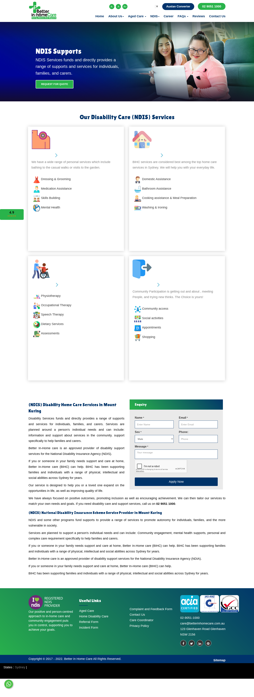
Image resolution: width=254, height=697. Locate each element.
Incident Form (88, 627)
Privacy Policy (139, 626)
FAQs (182, 16)
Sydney (20, 667)
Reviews (198, 16)
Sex (138, 432)
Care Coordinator (141, 620)
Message (141, 446)
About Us (115, 16)
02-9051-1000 (190, 617)
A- (112, 6)
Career (168, 16)
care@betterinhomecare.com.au (202, 623)
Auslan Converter (178, 6)
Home (99, 16)
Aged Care (136, 16)
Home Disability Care (93, 616)
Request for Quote (54, 84)
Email (183, 417)
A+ (125, 6)
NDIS (154, 16)
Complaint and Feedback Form (151, 609)
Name (139, 417)
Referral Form (88, 622)
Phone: (183, 432)
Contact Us (217, 16)
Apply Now (176, 481)
